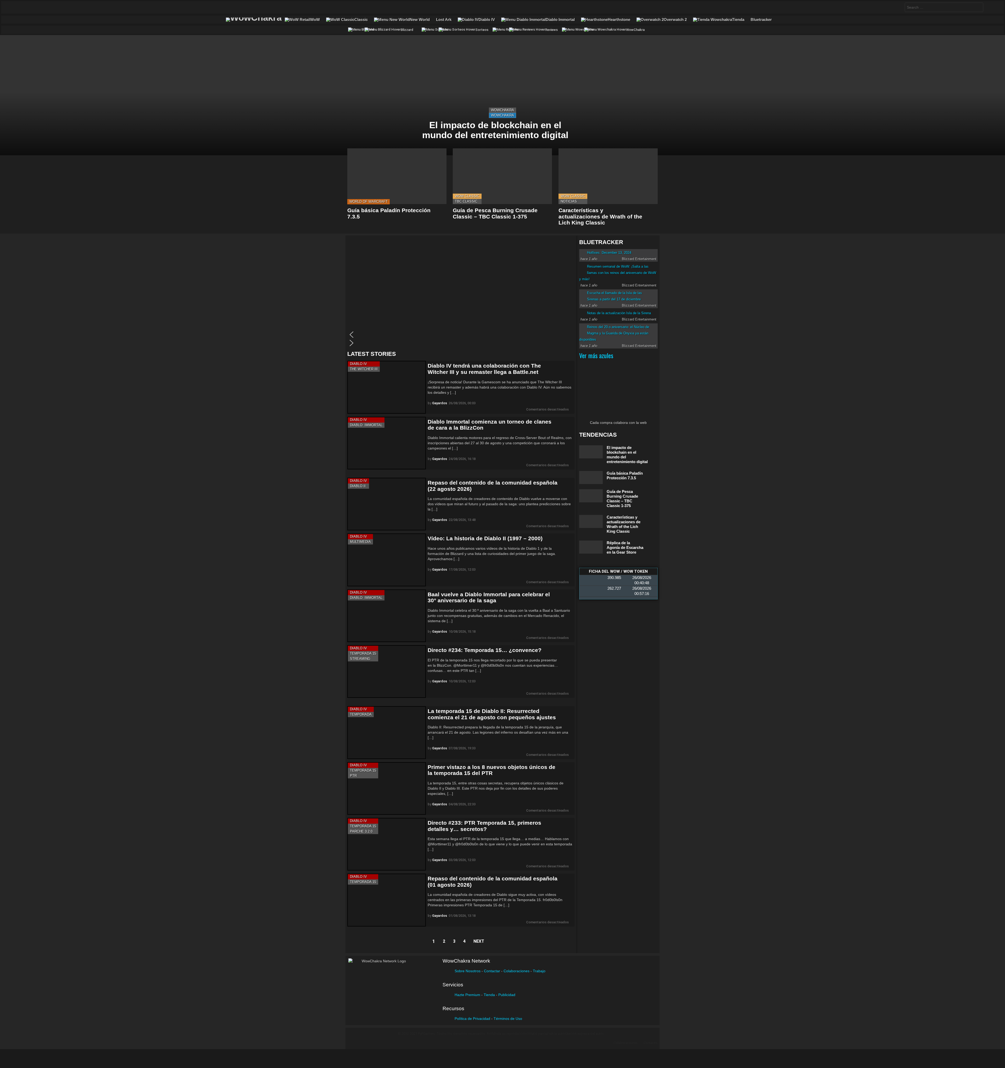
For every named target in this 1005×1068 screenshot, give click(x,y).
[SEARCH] (896, 7)
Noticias (569, 201)
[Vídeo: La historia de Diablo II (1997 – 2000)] (386, 559)
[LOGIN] (989, 7)
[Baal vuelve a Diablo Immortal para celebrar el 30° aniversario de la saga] (386, 615)
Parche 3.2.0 (361, 831)
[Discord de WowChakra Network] (60, 7)
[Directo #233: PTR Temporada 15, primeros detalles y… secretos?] (386, 844)
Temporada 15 (363, 653)
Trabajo (539, 971)
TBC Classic (466, 201)
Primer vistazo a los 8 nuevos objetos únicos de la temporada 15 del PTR (491, 770)
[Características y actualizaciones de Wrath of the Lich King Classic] (608, 176)
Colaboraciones (516, 971)
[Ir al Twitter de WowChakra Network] (29, 7)
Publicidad (506, 995)
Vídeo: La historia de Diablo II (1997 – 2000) (485, 538)
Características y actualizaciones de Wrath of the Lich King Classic (600, 216)
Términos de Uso (508, 1018)
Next (478, 941)
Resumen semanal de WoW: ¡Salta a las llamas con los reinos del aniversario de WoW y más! (617, 273)
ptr (353, 776)
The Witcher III (364, 369)
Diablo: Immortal (366, 425)
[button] (459, 334)
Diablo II (358, 486)
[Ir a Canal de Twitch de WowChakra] (39, 7)
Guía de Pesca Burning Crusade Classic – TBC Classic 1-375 (495, 213)
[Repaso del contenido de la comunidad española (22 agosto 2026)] (386, 504)
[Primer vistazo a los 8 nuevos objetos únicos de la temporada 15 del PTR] (386, 788)
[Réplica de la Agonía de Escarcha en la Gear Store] (591, 547)
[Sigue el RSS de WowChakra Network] (70, 7)
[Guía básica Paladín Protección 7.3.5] (396, 176)
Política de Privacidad (472, 1018)
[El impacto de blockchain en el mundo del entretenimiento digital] (502, 95)
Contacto (650, 1043)
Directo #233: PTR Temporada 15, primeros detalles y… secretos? (484, 826)
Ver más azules (596, 355)
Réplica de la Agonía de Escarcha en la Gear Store (625, 547)
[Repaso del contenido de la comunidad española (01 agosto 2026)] (386, 900)
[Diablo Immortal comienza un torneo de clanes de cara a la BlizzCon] (386, 443)
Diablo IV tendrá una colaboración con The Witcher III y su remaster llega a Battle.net (484, 369)
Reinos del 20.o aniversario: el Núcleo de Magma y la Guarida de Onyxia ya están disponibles (614, 333)
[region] (460, 293)
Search (978, 8)
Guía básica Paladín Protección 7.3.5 (625, 475)
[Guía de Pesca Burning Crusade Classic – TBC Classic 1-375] (502, 176)
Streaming (360, 659)
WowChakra (502, 110)
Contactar (492, 971)
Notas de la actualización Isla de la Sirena (619, 313)
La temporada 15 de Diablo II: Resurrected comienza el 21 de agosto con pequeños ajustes (492, 714)
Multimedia (360, 542)
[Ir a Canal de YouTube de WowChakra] (49, 7)
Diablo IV (358, 364)
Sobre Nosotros (468, 971)
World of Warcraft (368, 202)
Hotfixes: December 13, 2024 (609, 253)
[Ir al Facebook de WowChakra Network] (19, 7)
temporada (361, 714)
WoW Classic (467, 196)
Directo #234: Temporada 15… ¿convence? (484, 650)
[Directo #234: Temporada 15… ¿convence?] (386, 671)
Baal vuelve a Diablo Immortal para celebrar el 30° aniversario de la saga (489, 597)
